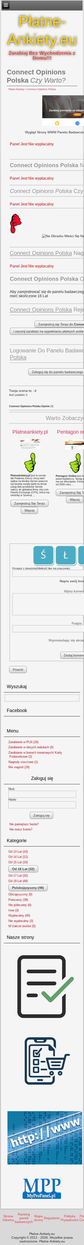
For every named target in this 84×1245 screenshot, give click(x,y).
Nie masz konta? (20, 829)
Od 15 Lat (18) (18, 862)
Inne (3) (13, 910)
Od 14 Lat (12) (18, 857)
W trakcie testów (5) (21, 926)
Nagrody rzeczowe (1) (23, 762)
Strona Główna (8, 1218)
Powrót (18, 669)
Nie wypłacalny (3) (20, 921)
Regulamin (52, 1218)
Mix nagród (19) (18, 767)
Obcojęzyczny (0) (20, 894)
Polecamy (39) (18, 900)
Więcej (29, 510)
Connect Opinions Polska (41, 89)
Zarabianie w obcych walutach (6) (30, 747)
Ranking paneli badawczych (24, 1218)
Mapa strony (38, 1218)
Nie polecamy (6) (19, 905)
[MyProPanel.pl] (42, 1203)
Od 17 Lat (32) (18, 875)
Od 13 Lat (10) (18, 851)
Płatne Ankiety (16, 89)
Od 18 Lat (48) (18, 881)
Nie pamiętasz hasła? (23, 824)
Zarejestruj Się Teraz (29, 503)
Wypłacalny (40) (19, 915)
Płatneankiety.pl (30, 432)
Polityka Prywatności (69, 1218)
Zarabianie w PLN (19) (23, 742)
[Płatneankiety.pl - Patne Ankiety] (30, 444)
